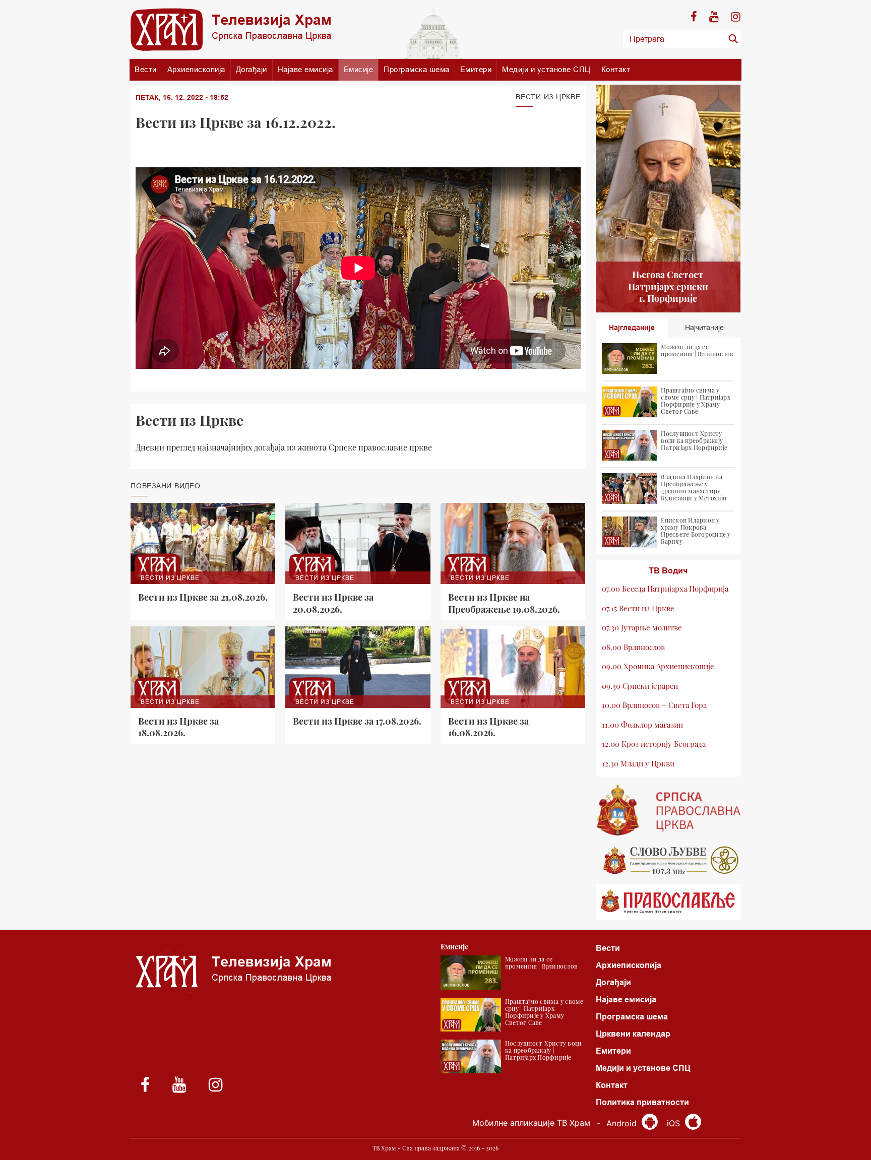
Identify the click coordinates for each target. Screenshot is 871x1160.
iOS (674, 1123)
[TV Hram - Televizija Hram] (231, 29)
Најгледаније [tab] (632, 328)
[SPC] (668, 810)
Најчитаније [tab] (704, 328)
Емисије (359, 69)
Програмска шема (417, 69)
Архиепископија (196, 69)
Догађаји (251, 69)
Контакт (616, 69)
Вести (146, 69)
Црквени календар (633, 1034)
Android (622, 1123)
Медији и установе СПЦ (546, 69)
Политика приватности (642, 1102)
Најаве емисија (305, 69)
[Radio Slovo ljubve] (668, 860)
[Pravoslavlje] (668, 902)
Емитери (476, 69)
